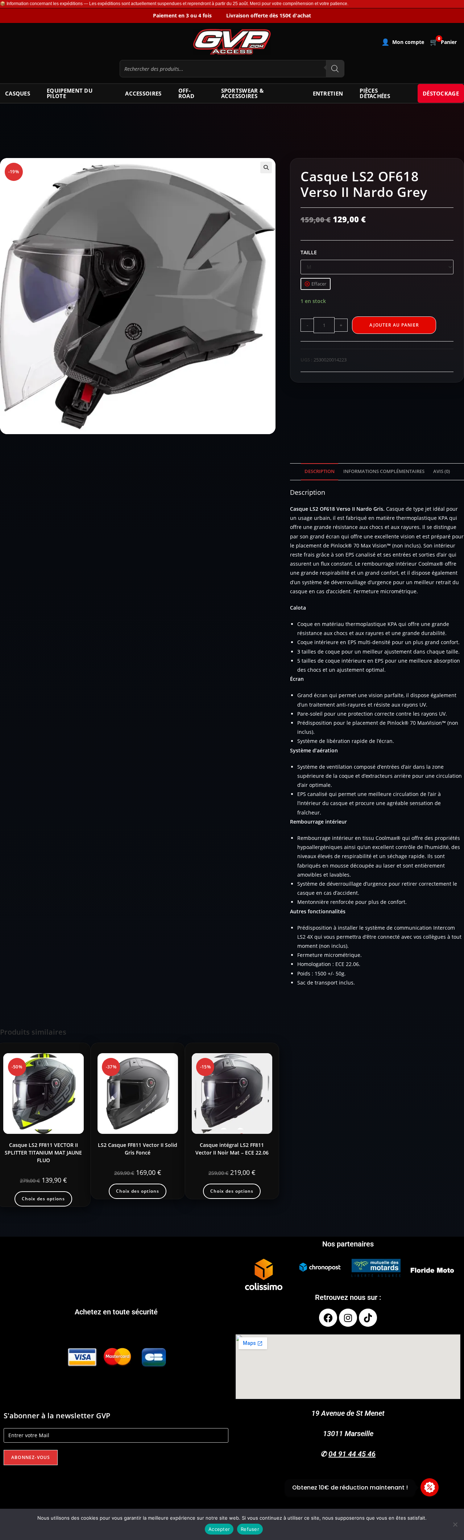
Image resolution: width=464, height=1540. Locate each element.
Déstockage (441, 93)
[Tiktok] (368, 1318)
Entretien (328, 93)
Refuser (250, 1529)
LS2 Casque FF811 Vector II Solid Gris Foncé (137, 1148)
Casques (17, 93)
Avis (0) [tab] (441, 471)
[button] (266, 167)
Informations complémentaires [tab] (383, 471)
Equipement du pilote (69, 93)
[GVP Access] (232, 42)
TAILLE (309, 252)
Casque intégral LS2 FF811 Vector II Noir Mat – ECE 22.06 (232, 1148)
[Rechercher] (335, 68)
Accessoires (143, 93)
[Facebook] (328, 1318)
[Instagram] (348, 1318)
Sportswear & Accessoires (242, 93)
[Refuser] (455, 1524)
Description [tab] (319, 471)
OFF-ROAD (186, 93)
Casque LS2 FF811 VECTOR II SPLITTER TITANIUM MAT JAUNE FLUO (43, 1152)
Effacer (318, 283)
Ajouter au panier (394, 325)
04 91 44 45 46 (352, 1454)
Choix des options (43, 1199)
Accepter (219, 1529)
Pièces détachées (375, 93)
